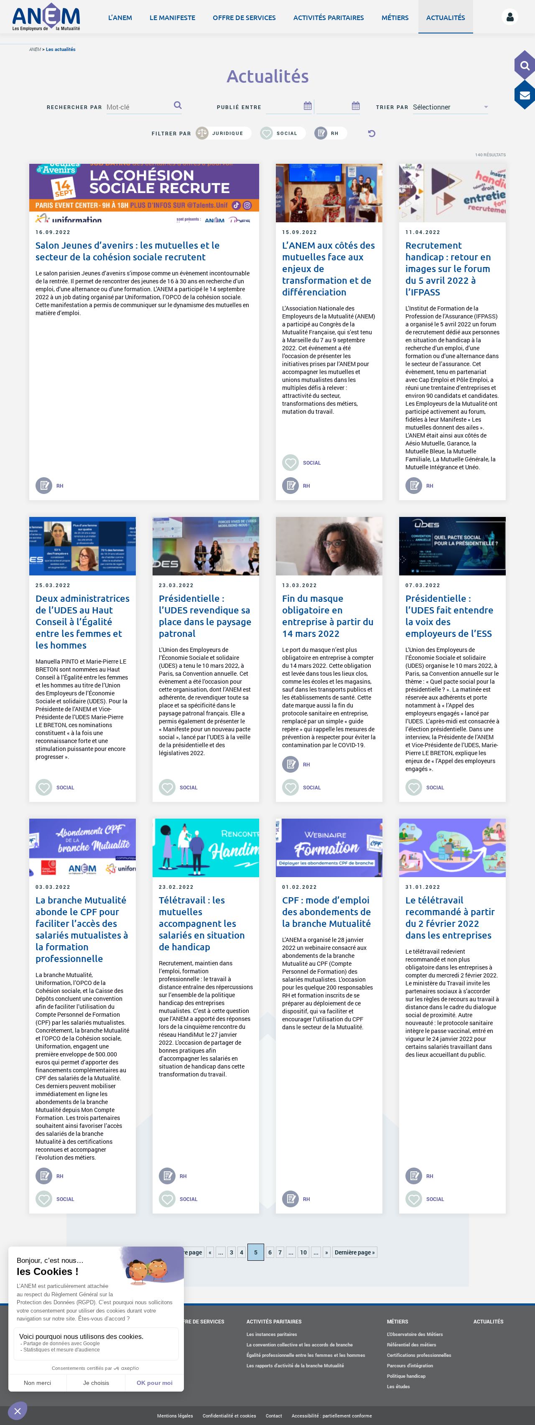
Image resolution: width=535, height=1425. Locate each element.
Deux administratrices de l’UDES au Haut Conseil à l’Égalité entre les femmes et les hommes (83, 622)
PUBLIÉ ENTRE (239, 107)
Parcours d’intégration (410, 1365)
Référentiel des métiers (411, 1344)
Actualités (445, 17)
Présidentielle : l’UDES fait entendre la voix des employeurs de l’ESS (449, 616)
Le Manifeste (172, 17)
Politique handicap (406, 1376)
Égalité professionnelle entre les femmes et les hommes (306, 1355)
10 (303, 1252)
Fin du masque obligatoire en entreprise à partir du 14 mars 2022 (328, 616)
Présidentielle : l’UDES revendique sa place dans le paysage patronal (205, 616)
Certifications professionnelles (419, 1355)
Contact (274, 1415)
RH (335, 133)
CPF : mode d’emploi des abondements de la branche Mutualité (326, 911)
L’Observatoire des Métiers (415, 1334)
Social (287, 133)
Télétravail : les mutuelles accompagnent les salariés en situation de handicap (202, 923)
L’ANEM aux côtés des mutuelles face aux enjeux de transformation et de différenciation (328, 268)
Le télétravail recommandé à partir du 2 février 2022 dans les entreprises (450, 917)
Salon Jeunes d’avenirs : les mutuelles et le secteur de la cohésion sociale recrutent (128, 250)
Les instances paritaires (272, 1334)
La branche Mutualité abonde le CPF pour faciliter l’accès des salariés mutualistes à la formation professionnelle (82, 929)
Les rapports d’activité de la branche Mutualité (295, 1365)
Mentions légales (175, 1415)
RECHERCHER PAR (74, 107)
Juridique (227, 133)
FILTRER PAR (171, 133)
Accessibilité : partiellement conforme (332, 1415)
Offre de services (244, 17)
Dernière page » (355, 1252)
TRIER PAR (392, 107)
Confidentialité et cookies (229, 1415)
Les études (398, 1386)
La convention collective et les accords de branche (300, 1344)
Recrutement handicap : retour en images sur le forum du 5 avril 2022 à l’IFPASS (448, 268)
